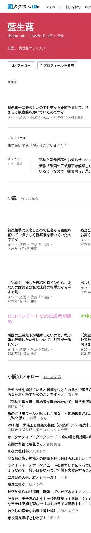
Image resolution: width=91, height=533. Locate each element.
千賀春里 (71, 394)
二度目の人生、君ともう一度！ (32, 477)
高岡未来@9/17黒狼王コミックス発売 (38, 429)
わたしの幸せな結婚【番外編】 (32, 510)
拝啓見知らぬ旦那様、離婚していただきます (43, 491)
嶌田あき (39, 450)
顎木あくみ (69, 510)
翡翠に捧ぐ (16, 484)
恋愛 (22, 117)
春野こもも (38, 417)
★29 (84, 349)
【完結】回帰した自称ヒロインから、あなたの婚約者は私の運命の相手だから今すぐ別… (39, 287)
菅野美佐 (54, 443)
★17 (11, 297)
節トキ (55, 517)
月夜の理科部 (18, 450)
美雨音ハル (16, 406)
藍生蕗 (21, 26)
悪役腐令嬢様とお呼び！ (27, 517)
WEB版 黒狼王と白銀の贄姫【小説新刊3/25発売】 (49, 424)
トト (64, 477)
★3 (83, 240)
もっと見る (15, 163)
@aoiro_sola (17, 36)
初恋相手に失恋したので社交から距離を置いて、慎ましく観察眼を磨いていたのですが (48, 109)
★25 (84, 288)
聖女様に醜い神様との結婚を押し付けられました (46, 458)
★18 (11, 349)
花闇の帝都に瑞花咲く (25, 443)
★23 (11, 117)
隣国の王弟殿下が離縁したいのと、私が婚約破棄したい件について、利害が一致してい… (39, 339)
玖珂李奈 (36, 484)
